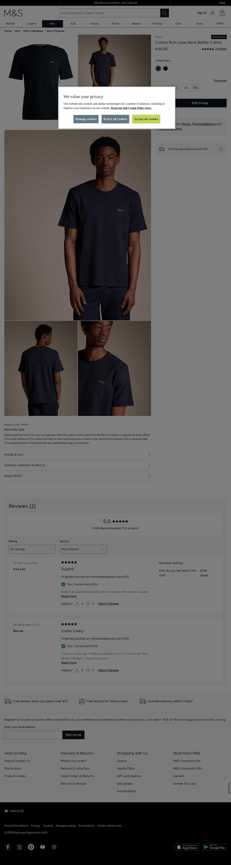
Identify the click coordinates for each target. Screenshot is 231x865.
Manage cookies (86, 119)
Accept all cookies (146, 119)
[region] (116, 107)
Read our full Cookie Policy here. (131, 108)
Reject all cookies (115, 119)
